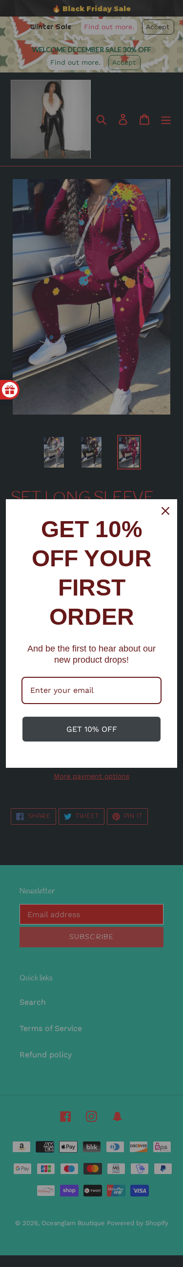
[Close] (165, 511)
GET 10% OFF (91, 729)
